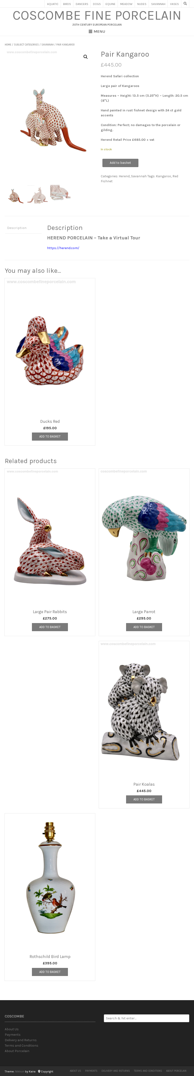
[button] (85, 57)
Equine (110, 4)
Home (8, 44)
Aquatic (52, 4)
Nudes (141, 4)
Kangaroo (163, 176)
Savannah (158, 4)
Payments (13, 1035)
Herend (124, 176)
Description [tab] (16, 228)
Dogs (97, 4)
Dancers (82, 4)
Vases (174, 4)
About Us (12, 1029)
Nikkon (19, 1071)
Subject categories (26, 44)
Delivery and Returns (21, 1040)
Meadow (126, 4)
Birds (67, 4)
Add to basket (120, 163)
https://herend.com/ (63, 248)
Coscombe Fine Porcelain (97, 15)
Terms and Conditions (21, 1046)
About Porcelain (17, 1051)
